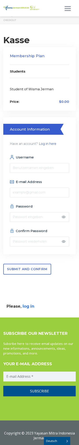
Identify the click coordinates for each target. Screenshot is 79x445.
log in (28, 306)
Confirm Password (31, 231)
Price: (14, 101)
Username (25, 157)
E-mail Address (29, 182)
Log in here (47, 144)
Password (24, 206)
